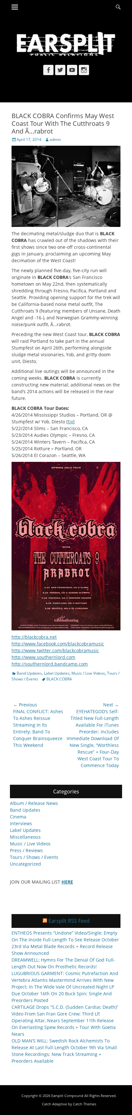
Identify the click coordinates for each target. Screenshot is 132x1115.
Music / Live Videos (88, 673)
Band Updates (29, 673)
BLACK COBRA (59, 679)
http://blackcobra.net (34, 637)
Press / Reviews (26, 850)
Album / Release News (34, 803)
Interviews (21, 823)
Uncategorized (25, 864)
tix (70, 422)
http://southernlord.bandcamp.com (50, 664)
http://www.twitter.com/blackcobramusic (55, 650)
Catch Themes (84, 1104)
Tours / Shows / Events (34, 857)
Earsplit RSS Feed (69, 920)
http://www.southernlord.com (43, 657)
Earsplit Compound (67, 1095)
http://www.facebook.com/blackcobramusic (58, 644)
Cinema (18, 817)
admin (55, 139)
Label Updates (57, 673)
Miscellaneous (25, 837)
